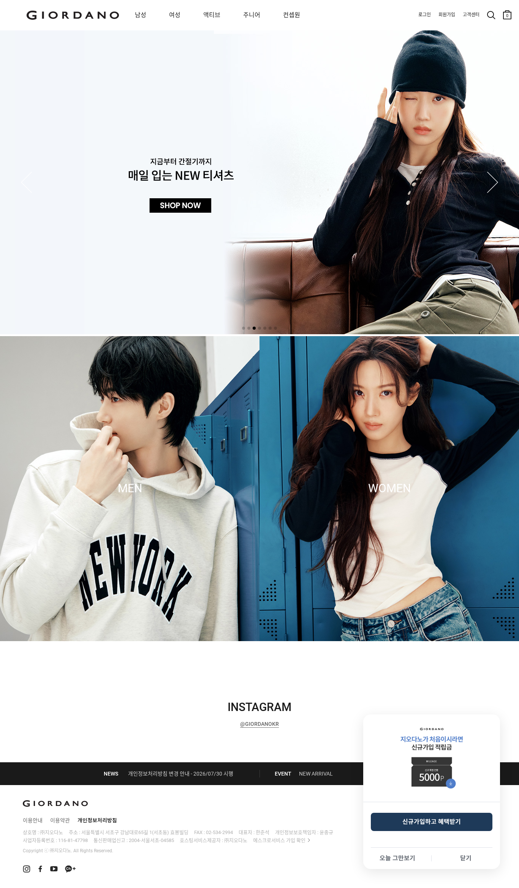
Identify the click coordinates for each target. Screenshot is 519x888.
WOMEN (389, 488)
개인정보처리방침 (97, 820)
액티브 (211, 15)
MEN (130, 488)
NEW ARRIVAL (316, 774)
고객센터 (471, 14)
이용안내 (33, 820)
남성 (140, 15)
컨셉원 (291, 15)
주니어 (251, 15)
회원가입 (446, 14)
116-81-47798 (73, 840)
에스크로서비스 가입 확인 (279, 840)
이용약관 (60, 820)
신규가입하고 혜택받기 (431, 822)
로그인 (424, 14)
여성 (174, 15)
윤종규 (326, 832)
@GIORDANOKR (259, 724)
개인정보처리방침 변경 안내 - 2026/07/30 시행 (180, 774)
